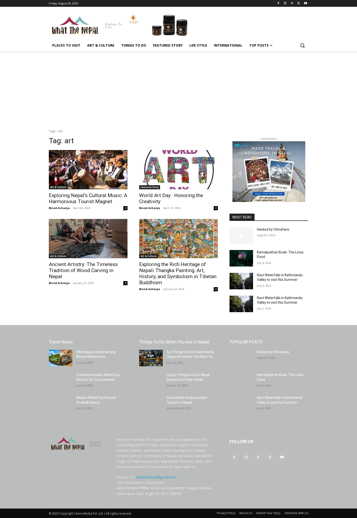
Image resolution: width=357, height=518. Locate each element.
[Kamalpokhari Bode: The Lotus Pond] (241, 258)
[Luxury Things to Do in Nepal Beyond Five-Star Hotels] (151, 381)
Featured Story (150, 187)
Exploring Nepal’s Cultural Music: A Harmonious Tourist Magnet (88, 198)
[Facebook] (278, 3)
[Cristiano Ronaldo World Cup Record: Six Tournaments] (60, 381)
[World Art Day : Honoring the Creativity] (178, 169)
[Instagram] (285, 3)
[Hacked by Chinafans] (241, 235)
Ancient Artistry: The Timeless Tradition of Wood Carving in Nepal (83, 270)
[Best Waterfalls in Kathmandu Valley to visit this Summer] (241, 281)
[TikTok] (292, 3)
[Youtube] (305, 3)
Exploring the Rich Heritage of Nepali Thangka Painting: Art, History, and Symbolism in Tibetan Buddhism (177, 273)
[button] (302, 45)
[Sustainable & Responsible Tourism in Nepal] (151, 403)
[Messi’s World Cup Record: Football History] (60, 403)
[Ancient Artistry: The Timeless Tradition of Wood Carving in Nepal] (88, 238)
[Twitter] (298, 3)
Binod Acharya (59, 208)
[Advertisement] (178, 88)
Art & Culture (58, 187)
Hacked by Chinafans (273, 229)
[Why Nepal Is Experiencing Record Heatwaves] (60, 358)
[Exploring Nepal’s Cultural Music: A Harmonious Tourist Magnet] (88, 169)
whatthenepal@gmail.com (156, 477)
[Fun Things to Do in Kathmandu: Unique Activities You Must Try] (151, 358)
